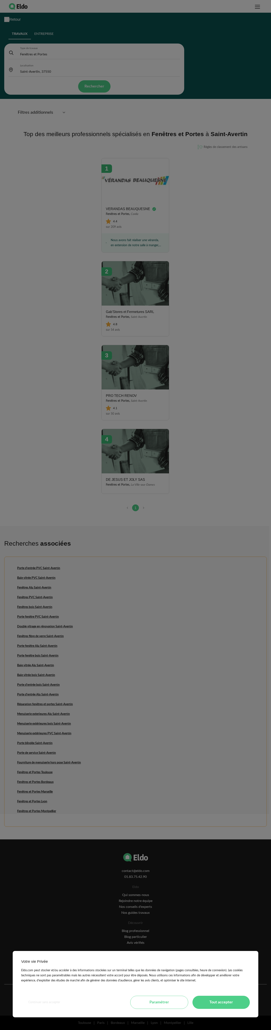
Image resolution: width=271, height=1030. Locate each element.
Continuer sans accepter (44, 1002)
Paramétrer (159, 1002)
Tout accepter (221, 1002)
